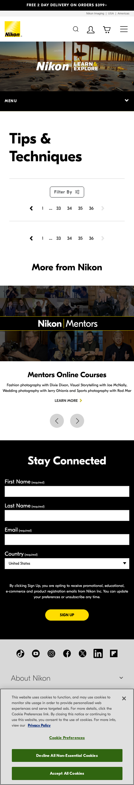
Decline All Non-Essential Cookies (67, 755)
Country (21, 554)
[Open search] (75, 29)
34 (69, 208)
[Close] (124, 698)
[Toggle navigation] (123, 29)
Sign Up (74, 614)
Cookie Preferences (67, 737)
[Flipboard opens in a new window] (113, 653)
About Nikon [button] (30, 678)
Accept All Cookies (67, 773)
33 (58, 208)
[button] (10, 5)
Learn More (66, 401)
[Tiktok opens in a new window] (20, 653)
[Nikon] (13, 29)
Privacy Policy (39, 725)
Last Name (25, 505)
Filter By (63, 192)
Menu (11, 101)
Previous (57, 421)
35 (80, 208)
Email (18, 530)
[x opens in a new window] (82, 653)
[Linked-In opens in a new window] (98, 653)
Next (77, 421)
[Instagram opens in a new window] (51, 653)
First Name (25, 481)
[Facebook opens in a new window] (67, 653)
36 (91, 208)
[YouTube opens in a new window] (36, 653)
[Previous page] (31, 208)
